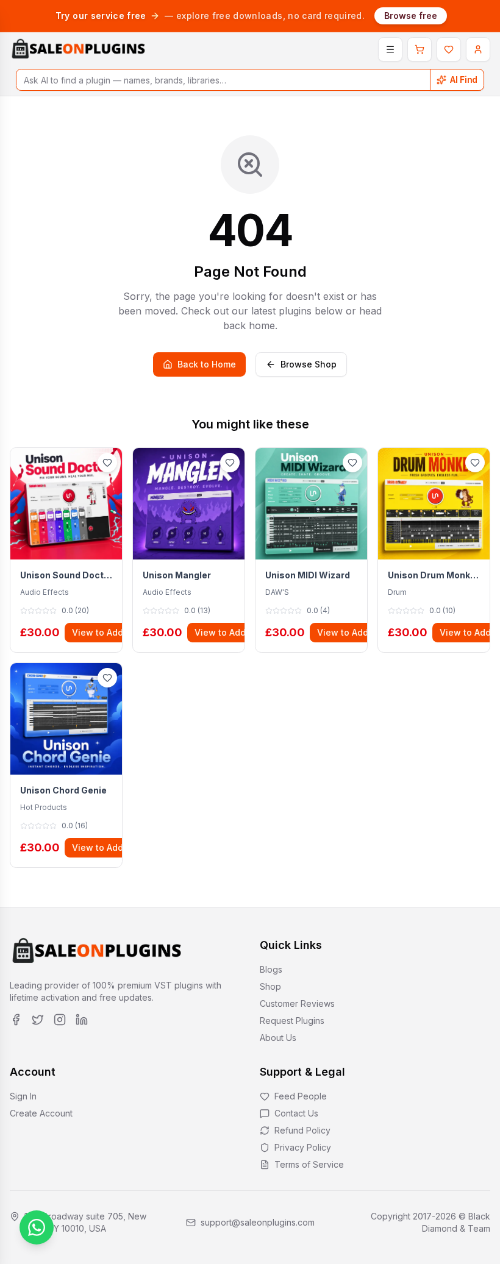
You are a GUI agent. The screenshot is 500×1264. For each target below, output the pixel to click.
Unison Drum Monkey (434, 575)
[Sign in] (478, 49)
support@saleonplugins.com (258, 1222)
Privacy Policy (302, 1147)
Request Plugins (292, 1020)
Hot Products (43, 807)
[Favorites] (449, 49)
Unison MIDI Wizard (307, 575)
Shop (270, 986)
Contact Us (296, 1113)
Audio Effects (44, 592)
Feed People (300, 1096)
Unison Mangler (177, 575)
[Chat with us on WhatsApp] (37, 1227)
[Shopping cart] (419, 49)
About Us (278, 1037)
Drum (397, 592)
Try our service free (100, 15)
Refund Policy (302, 1130)
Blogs (271, 969)
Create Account (41, 1113)
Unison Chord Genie (63, 790)
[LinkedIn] (82, 1020)
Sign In (23, 1096)
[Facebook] (16, 1020)
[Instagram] (60, 1020)
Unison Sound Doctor (66, 575)
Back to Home (206, 364)
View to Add (97, 632)
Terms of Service (309, 1164)
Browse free (410, 15)
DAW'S (277, 592)
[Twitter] (38, 1020)
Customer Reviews (297, 1003)
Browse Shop (308, 364)
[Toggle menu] (390, 49)
